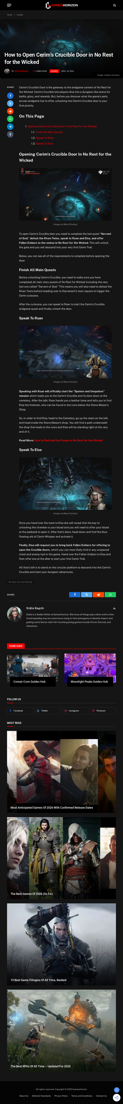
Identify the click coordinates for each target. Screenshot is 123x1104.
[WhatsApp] (10, 119)
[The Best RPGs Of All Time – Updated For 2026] (61, 1031)
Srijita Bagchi (22, 71)
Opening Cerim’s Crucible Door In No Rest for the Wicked (62, 126)
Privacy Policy (61, 1096)
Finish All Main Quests (49, 132)
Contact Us (101, 1096)
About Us (23, 1096)
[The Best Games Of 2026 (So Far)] (61, 858)
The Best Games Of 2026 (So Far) (32, 893)
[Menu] (9, 5)
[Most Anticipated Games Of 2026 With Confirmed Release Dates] (61, 772)
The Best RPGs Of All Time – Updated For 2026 (40, 1066)
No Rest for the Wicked (20, 582)
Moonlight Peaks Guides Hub (89, 681)
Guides (54, 71)
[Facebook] (10, 96)
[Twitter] (10, 103)
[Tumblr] (10, 134)
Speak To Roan (45, 137)
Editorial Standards (41, 1096)
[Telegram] (10, 126)
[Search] (114, 5)
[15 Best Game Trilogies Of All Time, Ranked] (61, 944)
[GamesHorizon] (61, 5)
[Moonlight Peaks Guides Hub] (90, 668)
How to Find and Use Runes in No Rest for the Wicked (68, 440)
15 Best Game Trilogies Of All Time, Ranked (38, 980)
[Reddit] (10, 111)
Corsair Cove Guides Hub (29, 681)
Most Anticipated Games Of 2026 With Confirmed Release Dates (52, 807)
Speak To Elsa (44, 143)
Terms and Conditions (81, 1096)
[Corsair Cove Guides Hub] (33, 668)
